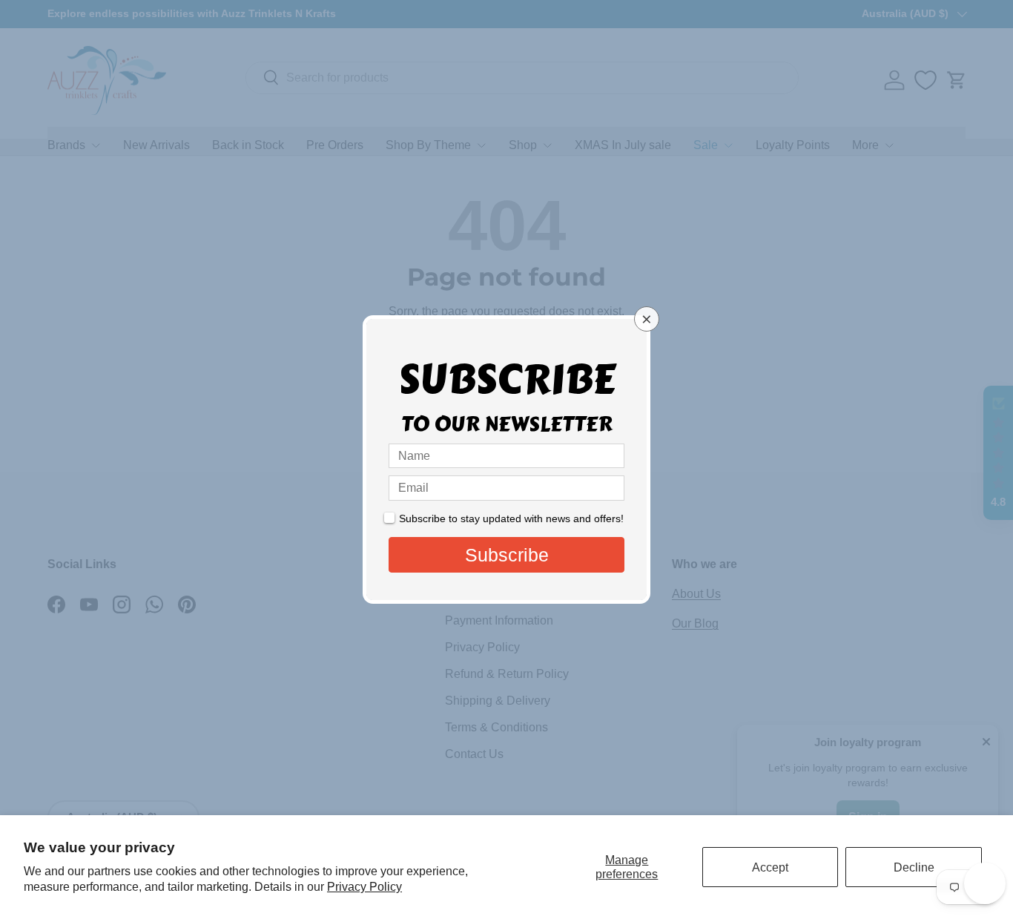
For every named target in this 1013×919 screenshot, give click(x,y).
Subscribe (507, 554)
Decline (914, 867)
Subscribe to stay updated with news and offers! (511, 518)
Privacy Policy (364, 886)
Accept (770, 867)
